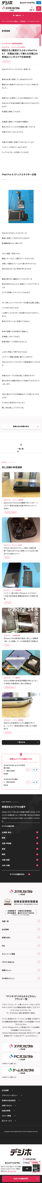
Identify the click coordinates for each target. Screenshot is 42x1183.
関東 (3, 838)
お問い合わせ (7, 1105)
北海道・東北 (6, 832)
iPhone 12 (8, 602)
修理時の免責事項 (9, 1100)
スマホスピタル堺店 (11, 779)
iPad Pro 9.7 (6, 61)
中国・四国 (6, 860)
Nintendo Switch (9, 687)
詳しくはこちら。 (12, 1171)
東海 (3, 849)
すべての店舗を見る (17, 874)
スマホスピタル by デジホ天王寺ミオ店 (14, 766)
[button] (27, 1168)
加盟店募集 (6, 1110)
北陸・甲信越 (6, 843)
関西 (3, 854)
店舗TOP (18, 15)
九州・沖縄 (6, 865)
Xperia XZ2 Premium (10, 512)
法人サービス (7, 1120)
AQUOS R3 (8, 732)
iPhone (7, 557)
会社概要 (5, 1090)
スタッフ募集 (6, 1115)
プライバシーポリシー (10, 1095)
